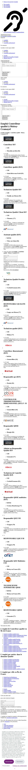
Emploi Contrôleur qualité (10, 662)
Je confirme (15, 270)
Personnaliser (6, 765)
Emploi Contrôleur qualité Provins (12, 647)
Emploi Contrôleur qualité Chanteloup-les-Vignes (15, 635)
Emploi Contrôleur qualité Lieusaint (12, 640)
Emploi (5, 689)
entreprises (7, 721)
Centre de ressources (8, 725)
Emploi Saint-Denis (8, 685)
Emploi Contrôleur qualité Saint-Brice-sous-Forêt (15, 648)
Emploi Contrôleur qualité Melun (11, 642)
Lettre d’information (8, 726)
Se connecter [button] (4, 45)
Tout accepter (8, 761)
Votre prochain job (5, 60)
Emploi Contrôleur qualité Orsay (11, 646)
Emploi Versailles (8, 686)
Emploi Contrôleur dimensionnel (11, 661)
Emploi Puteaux (7, 684)
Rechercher (4, 75)
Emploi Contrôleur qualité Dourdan (12, 639)
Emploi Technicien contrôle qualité (12, 666)
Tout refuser (20, 761)
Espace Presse (7, 728)
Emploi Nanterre (7, 680)
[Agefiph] (8, 36)
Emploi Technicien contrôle (10, 665)
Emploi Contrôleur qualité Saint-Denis (13, 650)
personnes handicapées (11, 717)
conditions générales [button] (8, 265)
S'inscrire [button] (3, 37)
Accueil (5, 55)
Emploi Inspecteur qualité (10, 663)
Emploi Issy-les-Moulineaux (10, 677)
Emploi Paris (7, 682)
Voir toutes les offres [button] (5, 625)
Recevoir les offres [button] (8, 270)
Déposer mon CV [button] (8, 58)
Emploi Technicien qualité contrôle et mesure (14, 669)
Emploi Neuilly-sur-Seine (10, 681)
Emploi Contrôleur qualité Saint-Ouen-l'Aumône (15, 651)
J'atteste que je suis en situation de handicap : (14, 261)
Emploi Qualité (7, 690)
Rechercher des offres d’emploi (11, 57)
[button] (6, 40)
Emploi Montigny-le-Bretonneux (11, 678)
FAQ (5, 724)
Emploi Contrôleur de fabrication (11, 659)
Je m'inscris (3, 713)
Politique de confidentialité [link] (20, 765)
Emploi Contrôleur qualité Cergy (11, 634)
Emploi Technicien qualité (10, 667)
